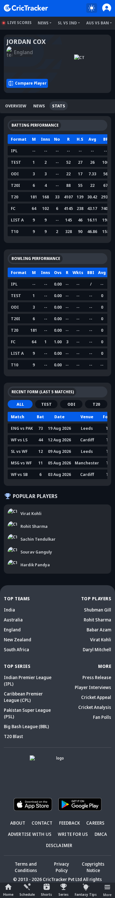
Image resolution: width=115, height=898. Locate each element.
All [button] (20, 404)
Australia (13, 620)
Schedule (27, 894)
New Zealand (17, 639)
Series (63, 894)
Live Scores (19, 22)
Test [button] (46, 404)
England (12, 630)
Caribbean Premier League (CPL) (23, 697)
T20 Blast (13, 736)
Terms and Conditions (26, 867)
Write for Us (73, 834)
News (43, 23)
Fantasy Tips (86, 894)
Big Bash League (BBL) (26, 726)
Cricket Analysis (94, 707)
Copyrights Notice (93, 867)
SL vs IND (67, 23)
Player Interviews (93, 687)
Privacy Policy (61, 867)
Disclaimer (59, 845)
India (9, 610)
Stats (58, 106)
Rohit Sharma (97, 620)
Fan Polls (102, 717)
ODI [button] (71, 404)
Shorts (46, 894)
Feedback (69, 823)
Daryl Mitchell (97, 649)
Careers (95, 823)
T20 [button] (96, 404)
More (107, 894)
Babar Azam (99, 630)
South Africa (16, 649)
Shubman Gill (97, 610)
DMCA (101, 834)
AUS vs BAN (97, 23)
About (17, 823)
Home (8, 894)
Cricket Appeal (96, 697)
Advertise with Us (29, 834)
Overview (15, 106)
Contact (42, 823)
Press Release (96, 677)
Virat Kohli (100, 639)
